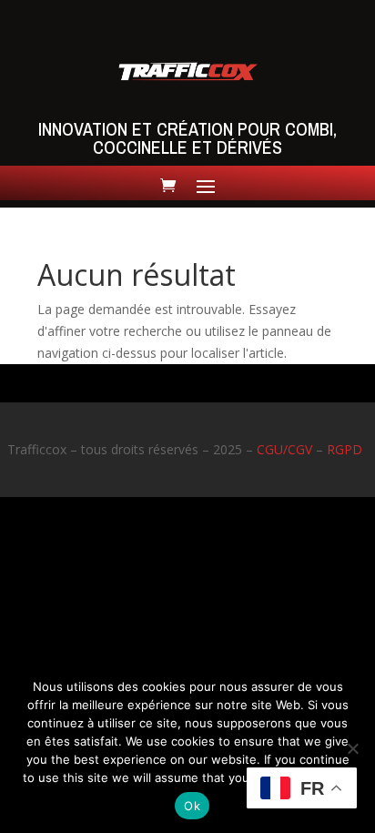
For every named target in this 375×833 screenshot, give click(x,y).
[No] (352, 748)
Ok (192, 805)
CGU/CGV (284, 449)
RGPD (344, 449)
